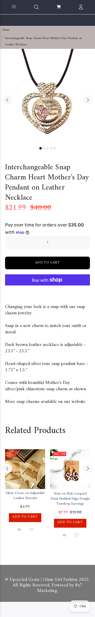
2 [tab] (44, 148)
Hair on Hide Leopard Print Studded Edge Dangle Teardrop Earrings (70, 498)
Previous (7, 100)
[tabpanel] (47, 96)
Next (87, 100)
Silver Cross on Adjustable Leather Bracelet (25, 495)
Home (6, 30)
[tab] (5, 295)
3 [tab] (47, 148)
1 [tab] (40, 148)
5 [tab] (54, 148)
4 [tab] (51, 148)
